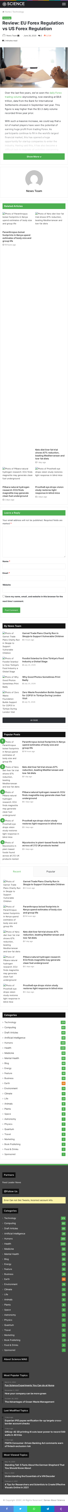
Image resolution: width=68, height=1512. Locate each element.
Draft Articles (11, 1032)
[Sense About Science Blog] (13, 4)
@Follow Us (10, 1191)
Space (7, 1114)
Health (7, 1048)
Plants (7, 1108)
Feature (8, 1073)
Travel (7, 1134)
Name (6, 561)
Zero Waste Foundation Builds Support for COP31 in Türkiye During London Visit (43, 695)
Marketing (9, 1139)
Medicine (9, 1053)
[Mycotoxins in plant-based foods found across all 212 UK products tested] (11, 851)
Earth (7, 1083)
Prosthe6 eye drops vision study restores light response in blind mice (49, 490)
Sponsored (9, 1154)
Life (6, 1098)
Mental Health (11, 1058)
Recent (17, 871)
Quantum (9, 1129)
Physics (8, 1124)
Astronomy (10, 1119)
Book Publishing (12, 1144)
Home (7, 11)
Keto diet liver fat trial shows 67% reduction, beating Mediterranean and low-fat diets (42, 770)
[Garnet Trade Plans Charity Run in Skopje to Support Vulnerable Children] (11, 643)
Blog (6, 1063)
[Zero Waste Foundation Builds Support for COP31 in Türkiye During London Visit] (11, 702)
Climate (8, 1093)
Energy (8, 1068)
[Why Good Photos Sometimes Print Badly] (11, 682)
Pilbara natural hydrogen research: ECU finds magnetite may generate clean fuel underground (43, 795)
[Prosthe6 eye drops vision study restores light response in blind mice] (50, 475)
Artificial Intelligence (14, 1037)
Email (6, 573)
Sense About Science (54, 1500)
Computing (10, 1027)
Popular (50, 871)
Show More (33, 156)
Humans (8, 1043)
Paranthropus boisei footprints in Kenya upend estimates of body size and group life (43, 744)
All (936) (34, 720)
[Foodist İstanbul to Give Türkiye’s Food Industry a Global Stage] (11, 665)
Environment (11, 1088)
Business (8, 1078)
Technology (18, 11)
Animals (8, 1103)
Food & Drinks (11, 1149)
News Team (11, 35)
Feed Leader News (11, 1182)
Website (7, 585)
